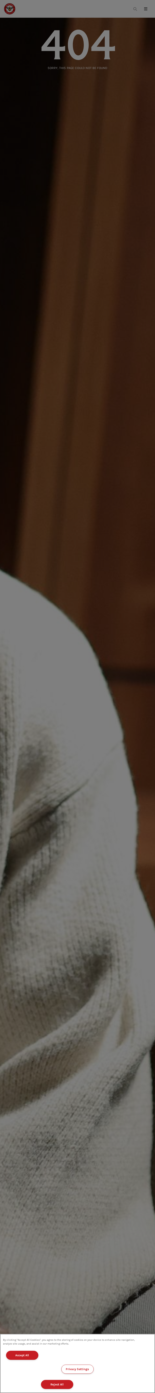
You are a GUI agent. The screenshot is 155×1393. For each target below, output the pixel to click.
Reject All (57, 1384)
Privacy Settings (77, 1369)
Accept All (22, 1355)
